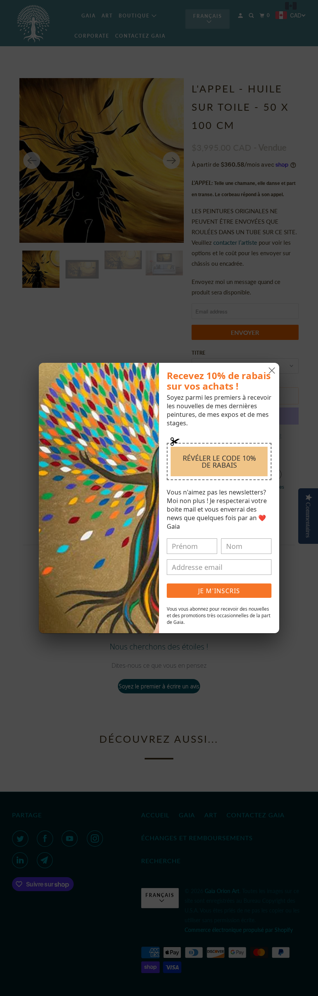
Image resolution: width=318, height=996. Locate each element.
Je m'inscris (219, 591)
